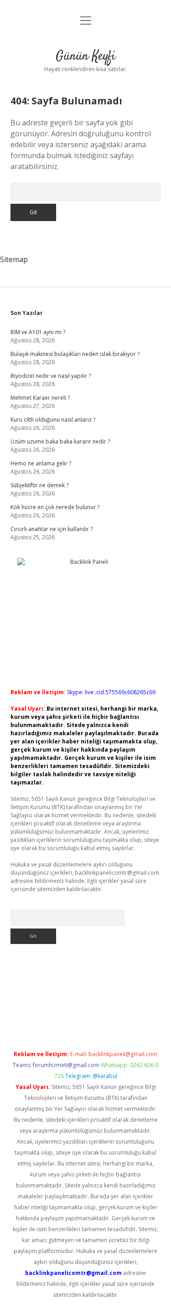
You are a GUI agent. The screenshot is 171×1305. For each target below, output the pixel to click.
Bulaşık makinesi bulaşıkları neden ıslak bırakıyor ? (75, 354)
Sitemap (14, 259)
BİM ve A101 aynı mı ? (37, 332)
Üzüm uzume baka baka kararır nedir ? (60, 441)
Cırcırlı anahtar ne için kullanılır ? (51, 529)
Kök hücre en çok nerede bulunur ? (54, 507)
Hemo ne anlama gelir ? (40, 463)
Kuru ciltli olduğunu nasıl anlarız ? (52, 419)
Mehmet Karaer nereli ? (40, 398)
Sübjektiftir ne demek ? (39, 485)
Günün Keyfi (85, 56)
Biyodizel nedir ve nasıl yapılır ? (50, 376)
